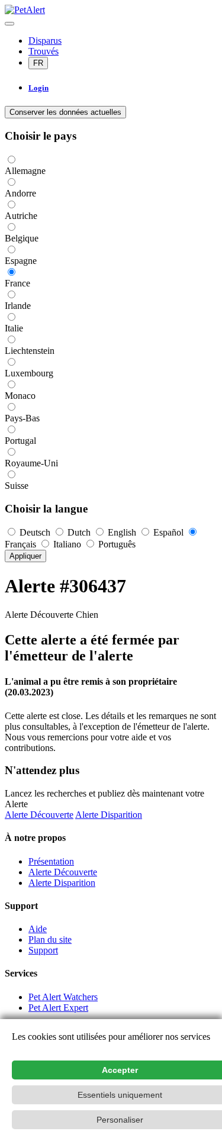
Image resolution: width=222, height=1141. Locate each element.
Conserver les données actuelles (65, 112)
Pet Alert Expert (58, 1008)
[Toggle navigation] (9, 23)
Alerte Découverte (39, 815)
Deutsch (35, 532)
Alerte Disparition (108, 815)
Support (43, 950)
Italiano (67, 544)
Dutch (79, 532)
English (122, 532)
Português (116, 544)
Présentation (51, 861)
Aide (37, 929)
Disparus (45, 41)
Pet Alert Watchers (63, 997)
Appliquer (25, 556)
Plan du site (50, 939)
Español (168, 532)
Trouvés (43, 51)
